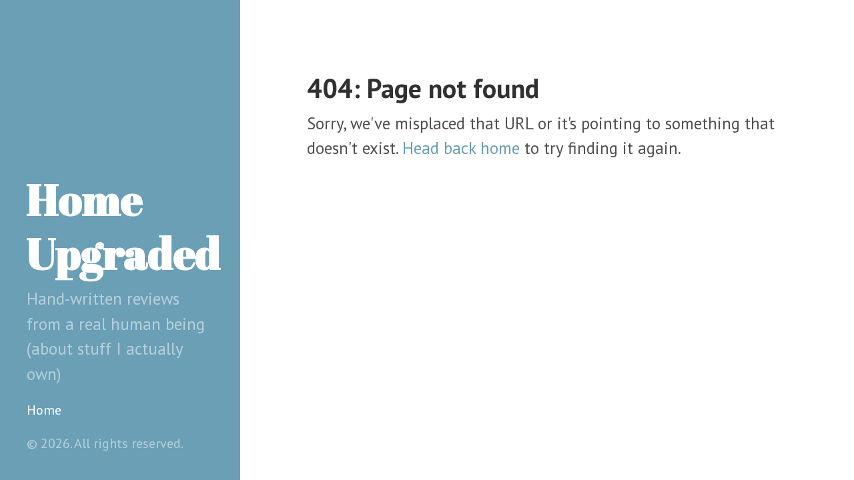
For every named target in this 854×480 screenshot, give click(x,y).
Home (44, 410)
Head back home (461, 148)
